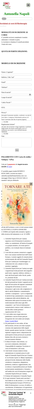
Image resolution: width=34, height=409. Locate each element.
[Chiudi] (31, 184)
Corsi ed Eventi (3, 26)
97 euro (9, 166)
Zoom (7, 321)
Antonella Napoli (16, 14)
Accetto (5, 122)
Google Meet (13, 321)
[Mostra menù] (28, 5)
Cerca (4, 18)
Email (3, 82)
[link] (17, 204)
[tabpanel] (17, 48)
